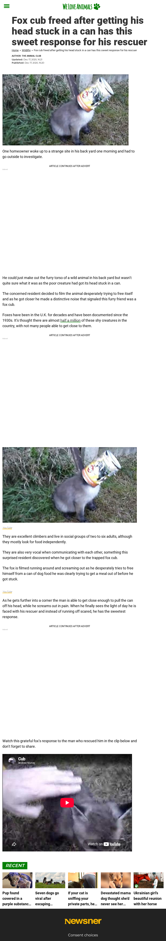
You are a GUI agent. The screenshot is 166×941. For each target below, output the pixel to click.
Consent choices (83, 935)
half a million (70, 320)
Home (15, 50)
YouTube (7, 527)
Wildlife (26, 50)
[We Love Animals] (81, 6)
